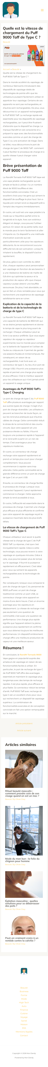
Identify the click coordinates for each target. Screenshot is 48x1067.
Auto (24, 1006)
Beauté (6, 42)
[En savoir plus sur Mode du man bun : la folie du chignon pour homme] (24, 830)
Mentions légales (24, 1032)
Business (24, 991)
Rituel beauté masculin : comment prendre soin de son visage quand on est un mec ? (22, 793)
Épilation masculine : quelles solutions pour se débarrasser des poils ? (22, 903)
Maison (24, 1024)
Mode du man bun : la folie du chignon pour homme (22, 860)
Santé (24, 1021)
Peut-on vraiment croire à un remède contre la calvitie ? (21, 939)
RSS (24, 1028)
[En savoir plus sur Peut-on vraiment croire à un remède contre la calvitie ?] (24, 925)
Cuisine (24, 1013)
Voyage (24, 1017)
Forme (24, 995)
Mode (24, 999)
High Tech (24, 1002)
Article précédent (24, 723)
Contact (24, 1035)
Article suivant (24, 730)
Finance (24, 1010)
